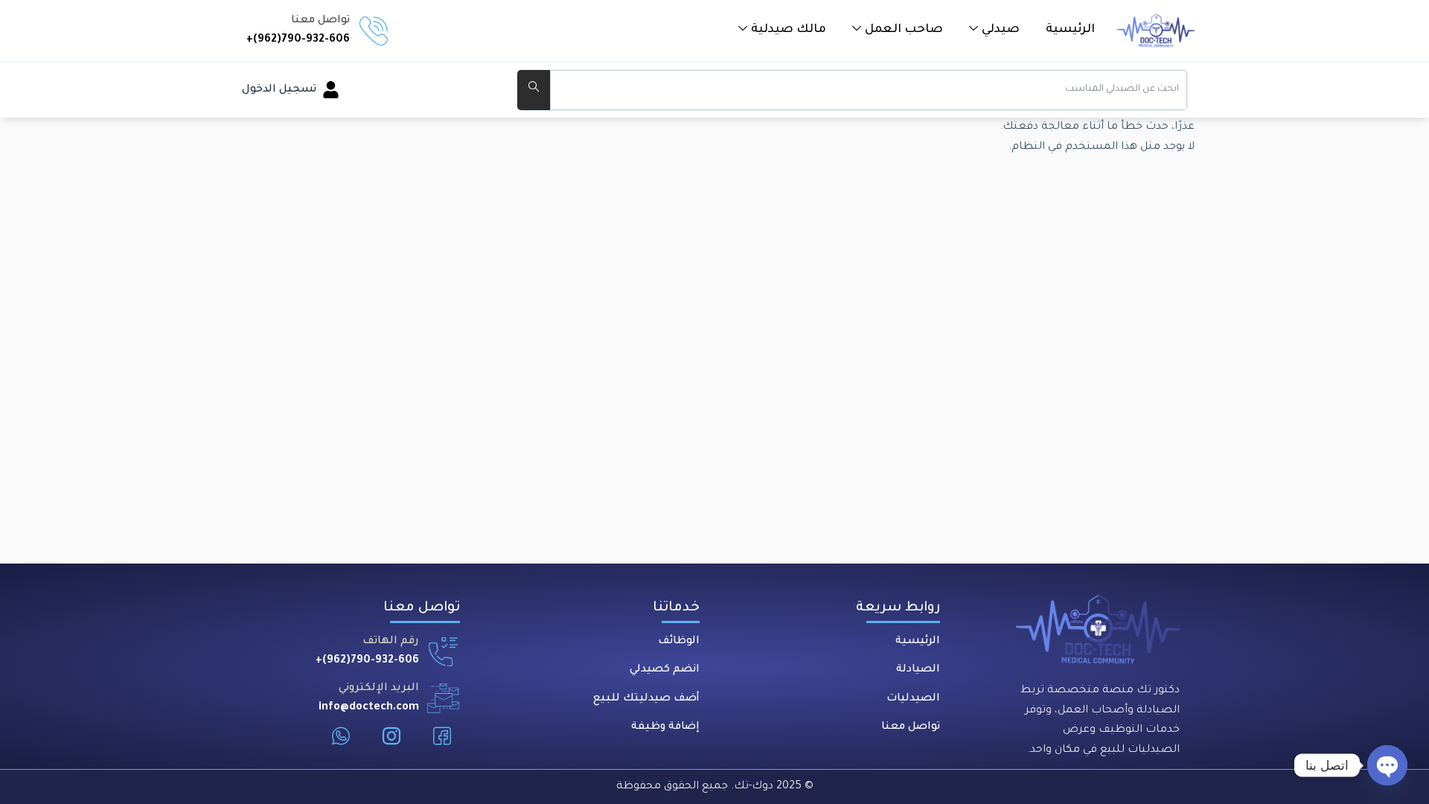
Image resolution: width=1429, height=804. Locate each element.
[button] (994, 29)
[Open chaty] (1387, 765)
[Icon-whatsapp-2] (341, 736)
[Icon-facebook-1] (442, 736)
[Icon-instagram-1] (391, 736)
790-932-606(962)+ (298, 40)
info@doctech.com (369, 708)
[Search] (533, 90)
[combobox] (868, 90)
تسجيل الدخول (279, 90)
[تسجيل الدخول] (330, 89)
